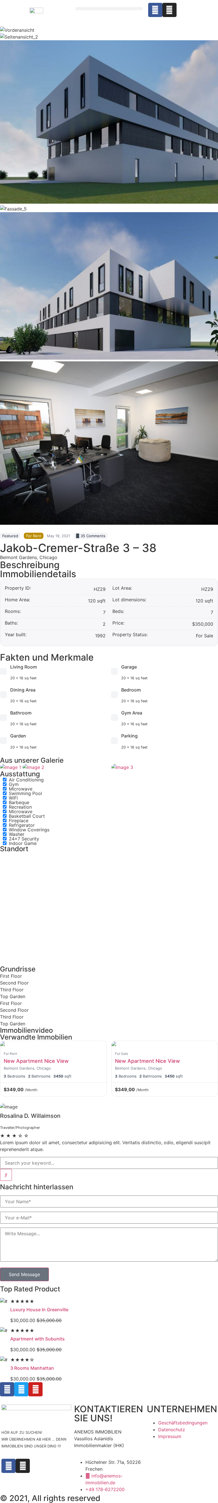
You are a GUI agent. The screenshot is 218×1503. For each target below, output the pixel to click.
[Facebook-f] (8, 1466)
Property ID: (18, 588)
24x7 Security (24, 838)
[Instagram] (169, 10)
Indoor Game (23, 843)
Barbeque (19, 802)
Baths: (11, 623)
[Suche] (6, 1175)
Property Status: (130, 634)
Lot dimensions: (129, 599)
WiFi (13, 798)
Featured (10, 536)
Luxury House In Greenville (39, 1309)
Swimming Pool (25, 793)
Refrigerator (22, 825)
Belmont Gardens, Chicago (28, 557)
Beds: (118, 611)
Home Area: (17, 599)
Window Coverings (29, 829)
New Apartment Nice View (36, 1061)
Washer (16, 834)
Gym (14, 784)
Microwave (20, 789)
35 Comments (92, 536)
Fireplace (18, 820)
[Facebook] (155, 10)
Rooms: (13, 611)
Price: (118, 623)
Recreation (20, 807)
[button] (109, 8)
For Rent (33, 536)
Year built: (15, 634)
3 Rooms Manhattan (32, 1368)
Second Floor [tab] (14, 983)
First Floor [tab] (11, 976)
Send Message (24, 1274)
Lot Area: (122, 588)
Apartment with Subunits (37, 1339)
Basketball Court (27, 816)
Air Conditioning (26, 779)
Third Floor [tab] (12, 989)
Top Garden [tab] (12, 996)
